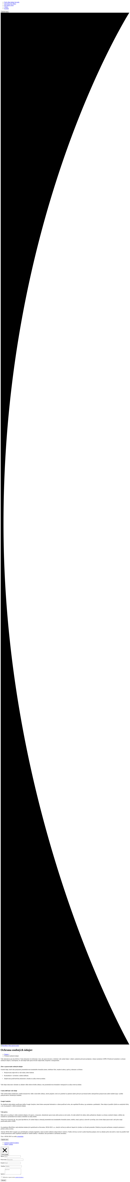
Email (2, 1163)
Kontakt (6, 8)
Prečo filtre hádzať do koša (11, 2)
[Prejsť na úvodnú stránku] (10, 1045)
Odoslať (3, 1180)
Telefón (3, 1166)
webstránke (20, 1136)
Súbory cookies (8, 1144)
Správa (3, 1174)
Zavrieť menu (4, 11)
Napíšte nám (4, 1139)
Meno (2, 1156)
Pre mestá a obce (9, 5)
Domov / (7, 1054)
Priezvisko (4, 1159)
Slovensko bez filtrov (10, 4)
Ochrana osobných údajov (11, 1143)
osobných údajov (19, 1177)
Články (6, 7)
